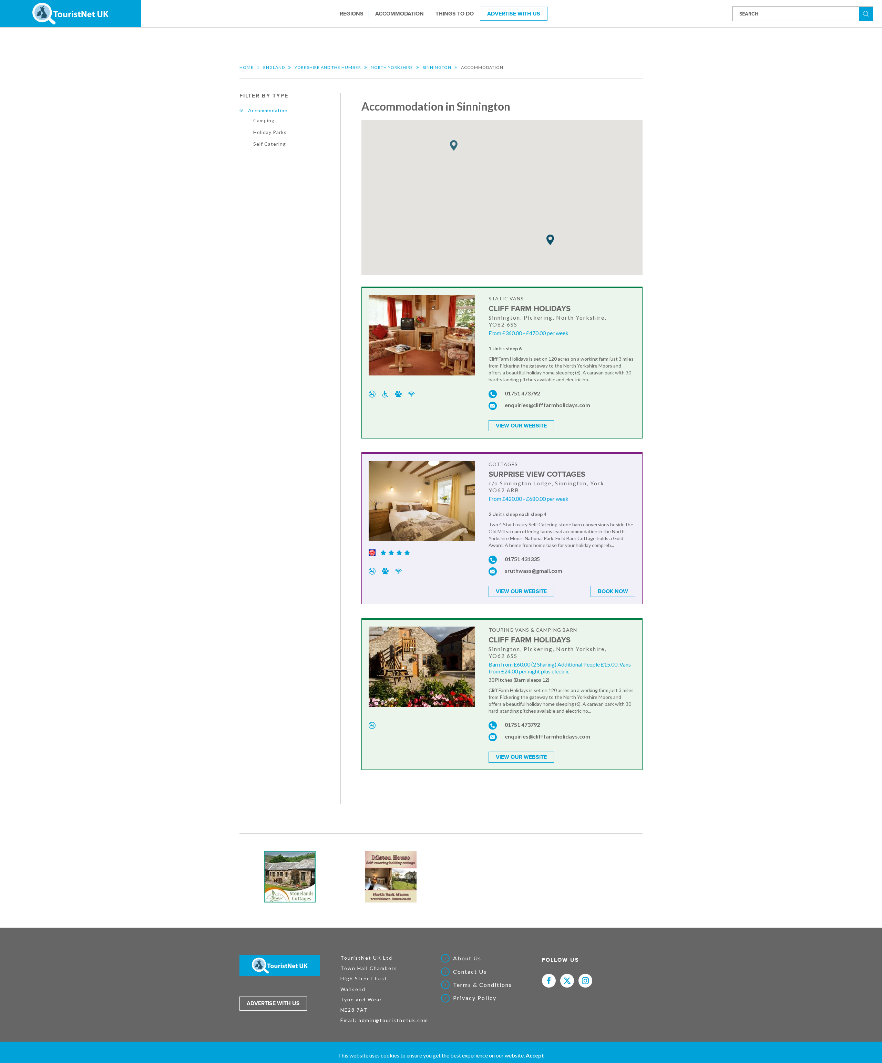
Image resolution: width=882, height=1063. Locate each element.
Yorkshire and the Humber (328, 67)
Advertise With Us (513, 13)
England (274, 67)
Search (867, 13)
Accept (535, 1055)
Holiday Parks (270, 132)
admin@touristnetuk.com (393, 1020)
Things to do (454, 13)
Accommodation (399, 13)
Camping (264, 120)
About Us (467, 958)
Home (246, 67)
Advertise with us (273, 1003)
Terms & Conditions (482, 985)
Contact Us (470, 972)
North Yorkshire (392, 67)
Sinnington (437, 67)
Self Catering (269, 144)
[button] (454, 145)
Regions (351, 13)
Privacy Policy (474, 998)
